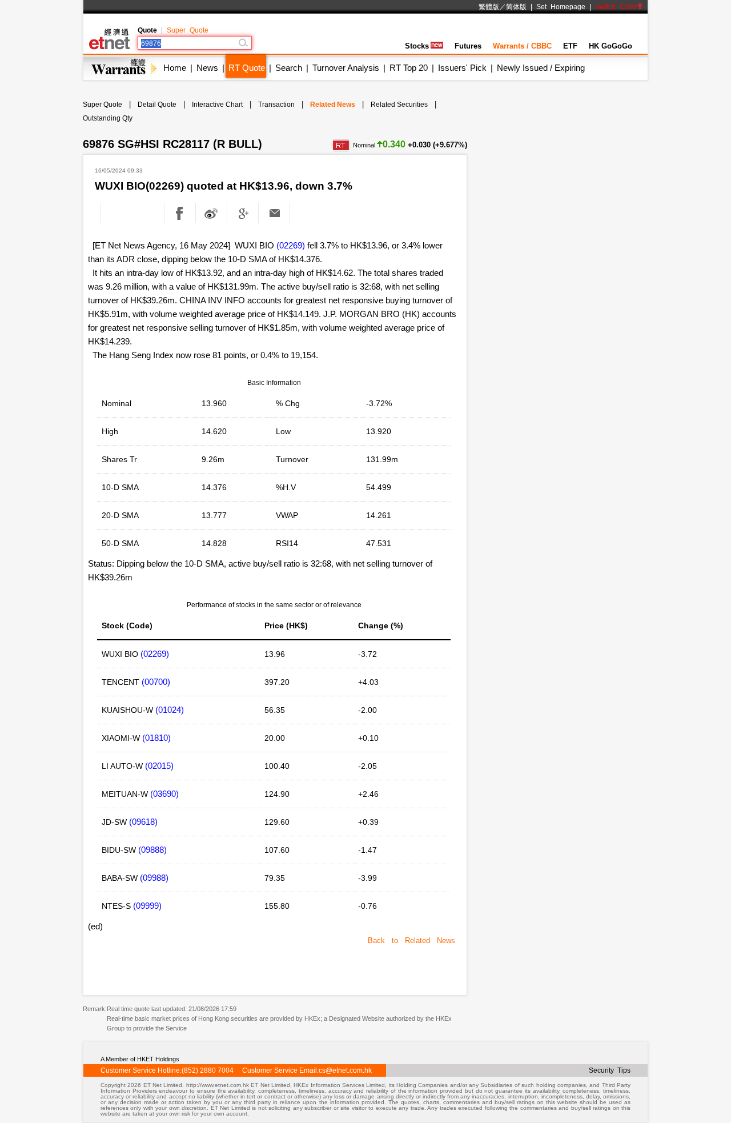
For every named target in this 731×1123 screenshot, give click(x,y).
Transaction (276, 105)
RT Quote (246, 68)
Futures (468, 46)
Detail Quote (157, 105)
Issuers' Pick (462, 68)
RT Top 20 (408, 68)
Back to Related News (411, 940)
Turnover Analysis (345, 68)
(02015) (159, 766)
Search (288, 68)
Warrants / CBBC (522, 46)
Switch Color (616, 7)
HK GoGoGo (610, 46)
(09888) (152, 850)
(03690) (164, 794)
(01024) (169, 710)
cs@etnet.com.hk (345, 1070)
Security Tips (609, 1070)
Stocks (417, 46)
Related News (332, 105)
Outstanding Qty (107, 118)
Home (174, 68)
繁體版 (489, 7)
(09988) (154, 878)
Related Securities (399, 105)
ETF (570, 46)
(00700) (156, 682)
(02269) (290, 245)
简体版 (516, 7)
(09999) (147, 906)
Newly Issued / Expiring (541, 68)
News (207, 68)
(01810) (156, 738)
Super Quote (187, 30)
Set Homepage (560, 7)
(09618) (143, 822)
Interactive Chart (217, 105)
